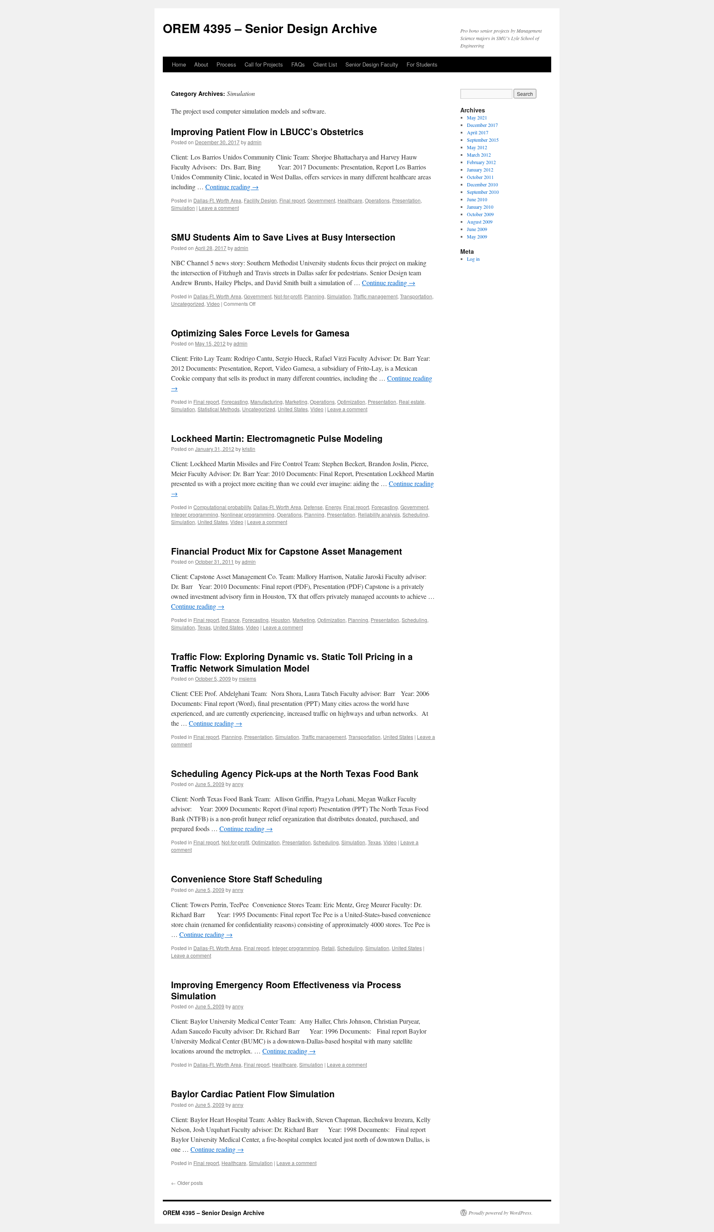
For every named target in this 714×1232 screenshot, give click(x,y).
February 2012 (481, 162)
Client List (325, 64)
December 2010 (482, 184)
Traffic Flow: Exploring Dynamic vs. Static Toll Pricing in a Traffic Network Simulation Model (292, 662)
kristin (248, 448)
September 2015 (483, 139)
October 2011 (480, 177)
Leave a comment (219, 207)
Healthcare (350, 200)
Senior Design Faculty (371, 64)
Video (213, 303)
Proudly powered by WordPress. (501, 1212)
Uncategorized (187, 303)
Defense (313, 506)
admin (255, 141)
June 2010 (477, 199)
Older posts (187, 1182)
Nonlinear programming (247, 514)
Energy (333, 506)
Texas (204, 627)
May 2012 (477, 147)
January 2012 (480, 169)
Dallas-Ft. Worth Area (217, 200)
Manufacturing (266, 401)
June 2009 (477, 229)
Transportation (416, 296)
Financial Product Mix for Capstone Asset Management (286, 551)
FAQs (298, 64)
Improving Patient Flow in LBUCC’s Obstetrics (267, 131)
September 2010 (483, 191)
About (201, 64)
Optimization (351, 401)
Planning (314, 296)
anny (237, 783)
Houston (280, 619)
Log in (473, 258)
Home (179, 64)
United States (293, 408)
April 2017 (477, 132)
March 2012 (479, 154)
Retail (328, 947)
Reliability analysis (379, 514)
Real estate (411, 401)
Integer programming (194, 514)
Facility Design (260, 200)
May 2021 (477, 117)
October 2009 (480, 214)
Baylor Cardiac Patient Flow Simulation (253, 1093)
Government (321, 200)
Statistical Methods (219, 408)
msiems (247, 678)
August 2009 (480, 221)
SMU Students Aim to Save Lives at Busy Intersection (283, 237)
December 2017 (482, 125)
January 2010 (480, 206)
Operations (377, 200)
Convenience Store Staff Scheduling (246, 878)
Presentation (406, 200)
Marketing (296, 401)
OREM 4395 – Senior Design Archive (270, 28)
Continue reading (232, 186)
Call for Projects (264, 64)
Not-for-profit (288, 296)
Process (226, 64)
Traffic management (375, 296)
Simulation (183, 207)
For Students (422, 64)
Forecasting (234, 401)
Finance (230, 619)
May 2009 (477, 236)
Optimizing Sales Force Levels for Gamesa (260, 332)
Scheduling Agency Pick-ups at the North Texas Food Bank (295, 773)
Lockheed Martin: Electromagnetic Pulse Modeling (277, 438)
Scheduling (415, 514)
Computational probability (222, 506)
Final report (292, 200)
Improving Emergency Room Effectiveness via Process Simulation (286, 990)
